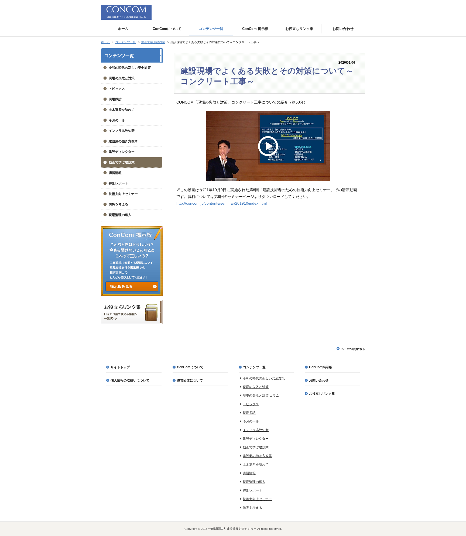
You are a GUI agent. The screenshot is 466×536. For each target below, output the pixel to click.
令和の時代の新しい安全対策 (130, 68)
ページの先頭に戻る (353, 349)
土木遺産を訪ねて (122, 110)
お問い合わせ (318, 380)
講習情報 (115, 173)
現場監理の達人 (120, 215)
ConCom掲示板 (320, 367)
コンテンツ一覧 (125, 42)
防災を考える (118, 204)
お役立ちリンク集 (322, 394)
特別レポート (118, 183)
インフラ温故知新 (122, 131)
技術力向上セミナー (123, 194)
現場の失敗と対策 (122, 78)
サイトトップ (120, 367)
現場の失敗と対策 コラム (261, 395)
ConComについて (190, 367)
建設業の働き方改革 (123, 141)
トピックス (117, 89)
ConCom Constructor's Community (126, 12)
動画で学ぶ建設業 (153, 42)
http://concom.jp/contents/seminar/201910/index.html (221, 203)
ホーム (105, 42)
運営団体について (190, 380)
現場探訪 (115, 99)
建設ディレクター (122, 152)
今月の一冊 (117, 120)
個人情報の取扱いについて (130, 380)
